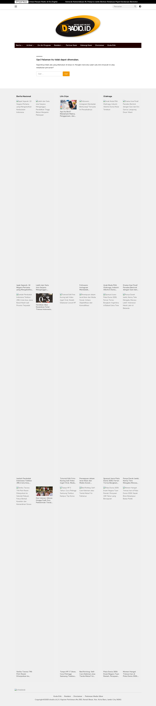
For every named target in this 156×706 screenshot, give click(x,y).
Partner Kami (71, 45)
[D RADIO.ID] (78, 26)
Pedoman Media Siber (94, 696)
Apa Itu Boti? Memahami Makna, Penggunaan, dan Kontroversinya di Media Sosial (67, 114)
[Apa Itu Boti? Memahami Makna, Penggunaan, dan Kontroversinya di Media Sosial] (68, 104)
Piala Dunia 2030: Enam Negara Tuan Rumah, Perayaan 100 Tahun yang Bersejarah (111, 674)
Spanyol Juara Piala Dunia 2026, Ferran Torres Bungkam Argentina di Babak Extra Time (111, 480)
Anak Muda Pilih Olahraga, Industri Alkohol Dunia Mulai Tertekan (111, 287)
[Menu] (16, 6)
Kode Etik (111, 45)
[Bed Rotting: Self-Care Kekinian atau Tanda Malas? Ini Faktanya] (87, 577)
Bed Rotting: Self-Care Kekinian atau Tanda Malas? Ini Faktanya (87, 674)
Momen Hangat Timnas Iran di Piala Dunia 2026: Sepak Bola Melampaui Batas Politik (130, 674)
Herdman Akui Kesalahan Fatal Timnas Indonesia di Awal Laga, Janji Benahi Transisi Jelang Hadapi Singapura (43, 307)
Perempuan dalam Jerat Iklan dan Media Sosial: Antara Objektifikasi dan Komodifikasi (86, 480)
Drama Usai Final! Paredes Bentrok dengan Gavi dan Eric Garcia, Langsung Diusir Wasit (130, 287)
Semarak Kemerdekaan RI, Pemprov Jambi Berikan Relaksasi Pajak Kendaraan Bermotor (89, 2)
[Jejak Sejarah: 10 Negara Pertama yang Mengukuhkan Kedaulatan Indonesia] (24, 191)
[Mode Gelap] (140, 6)
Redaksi (57, 45)
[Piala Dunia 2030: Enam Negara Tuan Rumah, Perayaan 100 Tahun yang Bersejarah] (111, 577)
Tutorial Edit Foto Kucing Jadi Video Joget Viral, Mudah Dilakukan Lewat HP (68, 480)
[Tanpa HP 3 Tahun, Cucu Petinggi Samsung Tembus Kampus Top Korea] (68, 577)
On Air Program (44, 45)
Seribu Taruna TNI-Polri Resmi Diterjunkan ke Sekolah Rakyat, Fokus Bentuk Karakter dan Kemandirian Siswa (24, 674)
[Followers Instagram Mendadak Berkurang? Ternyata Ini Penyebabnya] (87, 191)
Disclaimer (99, 45)
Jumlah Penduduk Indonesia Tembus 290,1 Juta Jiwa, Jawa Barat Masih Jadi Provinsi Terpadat (24, 480)
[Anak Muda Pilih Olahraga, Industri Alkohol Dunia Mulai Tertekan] (111, 191)
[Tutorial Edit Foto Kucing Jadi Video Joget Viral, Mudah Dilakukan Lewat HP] (68, 384)
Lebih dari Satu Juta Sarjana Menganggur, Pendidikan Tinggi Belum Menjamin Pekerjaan (43, 287)
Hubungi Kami (86, 45)
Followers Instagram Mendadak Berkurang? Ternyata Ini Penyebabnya (85, 287)
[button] (135, 6)
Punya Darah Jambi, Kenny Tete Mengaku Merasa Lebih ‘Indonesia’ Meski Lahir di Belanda (131, 480)
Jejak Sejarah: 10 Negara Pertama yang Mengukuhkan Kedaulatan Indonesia (24, 287)
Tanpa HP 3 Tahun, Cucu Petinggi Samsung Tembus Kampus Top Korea (68, 674)
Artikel (29, 45)
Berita (18, 45)
